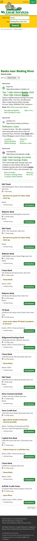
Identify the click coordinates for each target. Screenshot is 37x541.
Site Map (5, 527)
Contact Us (18, 521)
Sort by (3, 78)
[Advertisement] (18, 49)
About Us (10, 519)
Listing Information (20, 519)
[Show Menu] (1, 2)
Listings (18, 527)
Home (4, 519)
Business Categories (28, 527)
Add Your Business (8, 521)
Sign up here (6, 529)
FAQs (19, 523)
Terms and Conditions (9, 523)
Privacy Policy (26, 523)
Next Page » (32, 508)
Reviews (11, 527)
